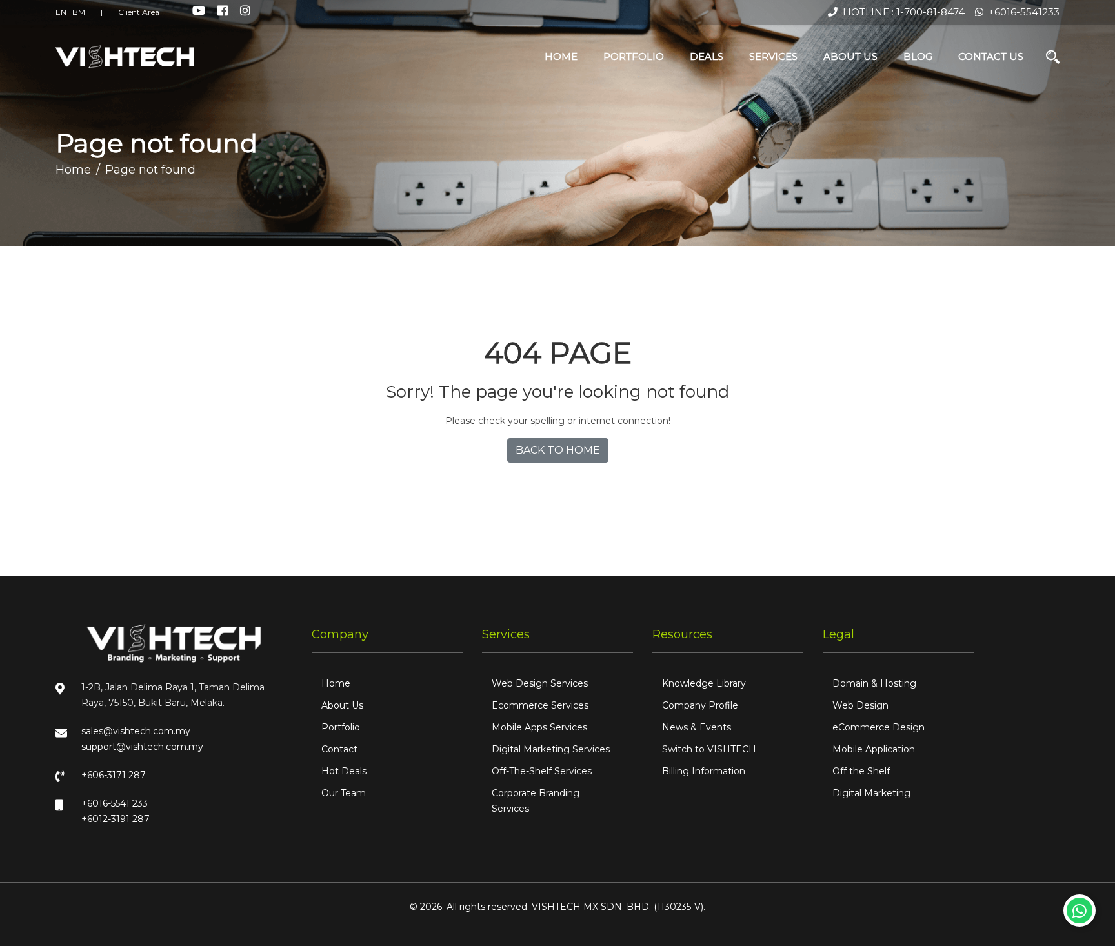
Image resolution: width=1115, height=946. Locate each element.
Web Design (860, 705)
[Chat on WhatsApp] (1079, 910)
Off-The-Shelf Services (542, 771)
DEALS (706, 56)
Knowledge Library (704, 683)
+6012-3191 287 (115, 819)
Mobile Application (873, 749)
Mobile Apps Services (539, 727)
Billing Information (703, 771)
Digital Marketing (871, 793)
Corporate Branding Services (535, 800)
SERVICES (773, 56)
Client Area (138, 12)
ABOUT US (850, 56)
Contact (339, 749)
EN (60, 12)
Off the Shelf (861, 771)
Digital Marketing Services (551, 749)
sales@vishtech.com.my (135, 731)
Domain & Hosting (874, 683)
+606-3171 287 (113, 775)
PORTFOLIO (633, 56)
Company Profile (700, 705)
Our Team (343, 793)
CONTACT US (990, 56)
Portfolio (340, 727)
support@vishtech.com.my (142, 746)
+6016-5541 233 (114, 803)
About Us (342, 705)
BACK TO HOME (558, 450)
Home (73, 170)
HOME (561, 56)
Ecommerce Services (540, 705)
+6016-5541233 (1021, 12)
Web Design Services (540, 683)
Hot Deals (344, 771)
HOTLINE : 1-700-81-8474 (901, 12)
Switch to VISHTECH (709, 749)
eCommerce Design (878, 727)
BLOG (917, 56)
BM (78, 12)
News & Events (696, 727)
